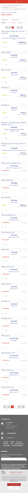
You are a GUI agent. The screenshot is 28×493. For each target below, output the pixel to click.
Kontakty (5, 444)
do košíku (15, 47)
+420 (11, 433)
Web (11, 444)
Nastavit (14, 487)
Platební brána (19, 444)
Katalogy (5, 442)
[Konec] (21, 27)
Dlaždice (14, 22)
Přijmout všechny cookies (14, 484)
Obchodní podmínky (17, 445)
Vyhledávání (6, 445)
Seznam (20, 22)
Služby (12, 442)
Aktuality (19, 442)
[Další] (18, 27)
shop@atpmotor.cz (10, 438)
